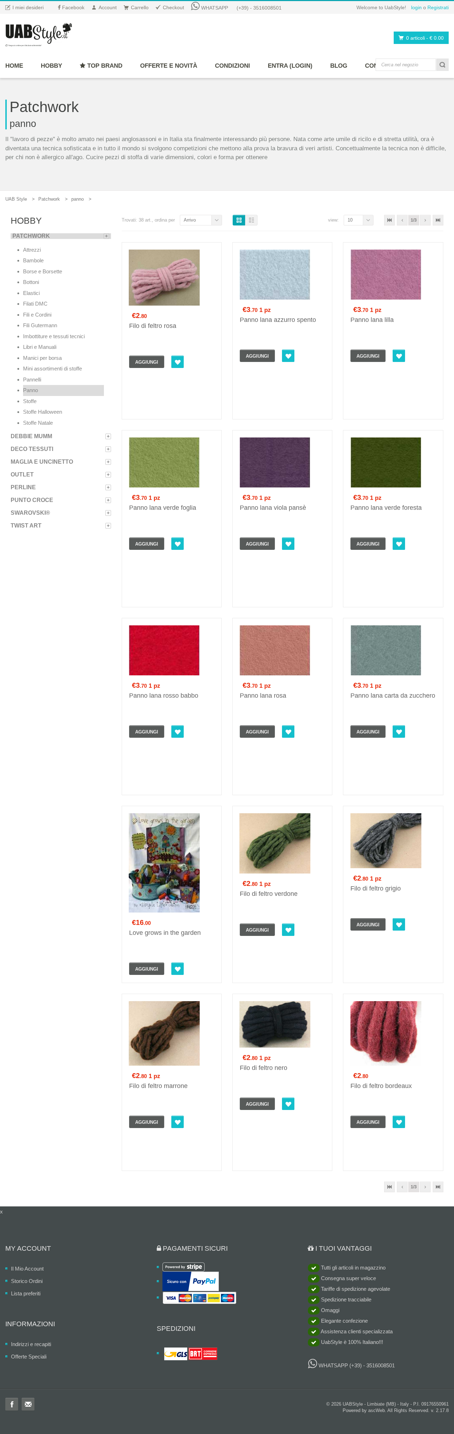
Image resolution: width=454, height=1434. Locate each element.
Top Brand (103, 65)
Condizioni (232, 65)
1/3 (414, 220)
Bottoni (31, 282)
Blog (338, 65)
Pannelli (32, 379)
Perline (23, 487)
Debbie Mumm (31, 436)
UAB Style (16, 199)
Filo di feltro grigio (375, 888)
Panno (30, 390)
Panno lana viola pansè (273, 507)
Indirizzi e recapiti (31, 1344)
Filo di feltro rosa (152, 325)
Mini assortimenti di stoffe (52, 369)
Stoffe (30, 401)
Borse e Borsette (42, 271)
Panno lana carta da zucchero (392, 695)
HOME (14, 65)
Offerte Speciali (28, 1357)
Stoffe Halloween (42, 412)
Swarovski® (30, 513)
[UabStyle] (38, 33)
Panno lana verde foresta (386, 507)
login (416, 7)
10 (350, 220)
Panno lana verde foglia (162, 507)
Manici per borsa (42, 358)
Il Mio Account (27, 1269)
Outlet (22, 475)
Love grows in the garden (165, 932)
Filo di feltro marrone (158, 1085)
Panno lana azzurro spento (278, 319)
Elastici (31, 293)
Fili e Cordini (37, 315)
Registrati (438, 7)
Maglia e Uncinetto (42, 462)
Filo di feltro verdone (269, 893)
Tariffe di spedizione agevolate (355, 1289)
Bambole (33, 260)
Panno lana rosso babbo (163, 695)
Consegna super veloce (348, 1278)
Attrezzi (32, 250)
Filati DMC (35, 304)
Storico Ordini (27, 1281)
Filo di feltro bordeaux (381, 1085)
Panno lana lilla (372, 319)
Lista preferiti (25, 1293)
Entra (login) (290, 65)
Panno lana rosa (263, 695)
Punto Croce (32, 500)
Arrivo (190, 220)
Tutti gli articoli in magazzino (353, 1268)
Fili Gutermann (40, 325)
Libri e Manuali (39, 347)
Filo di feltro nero (263, 1067)
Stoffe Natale (38, 423)
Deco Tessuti (32, 449)
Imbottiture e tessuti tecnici (54, 336)
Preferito (177, 362)
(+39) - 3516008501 (259, 8)
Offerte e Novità (168, 65)
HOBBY (51, 65)
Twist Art (26, 526)
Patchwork (49, 199)
